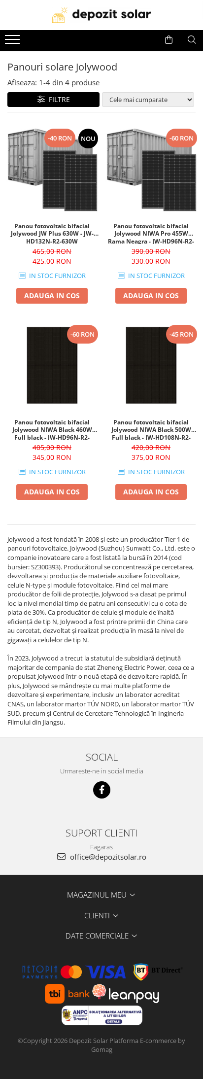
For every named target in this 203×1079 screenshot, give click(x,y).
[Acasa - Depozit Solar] (101, 15)
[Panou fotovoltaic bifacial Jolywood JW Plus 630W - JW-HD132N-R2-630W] (52, 169)
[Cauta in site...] (192, 40)
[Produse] (13, 42)
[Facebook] (101, 790)
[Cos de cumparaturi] (168, 40)
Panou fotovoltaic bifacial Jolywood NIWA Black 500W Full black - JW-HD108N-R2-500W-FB (151, 429)
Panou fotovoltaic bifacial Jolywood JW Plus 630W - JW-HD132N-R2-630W (52, 233)
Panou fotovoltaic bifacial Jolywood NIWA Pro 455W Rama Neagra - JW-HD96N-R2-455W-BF (151, 233)
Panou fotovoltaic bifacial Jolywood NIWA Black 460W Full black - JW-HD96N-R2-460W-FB (52, 429)
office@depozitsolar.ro (107, 857)
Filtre (57, 99)
